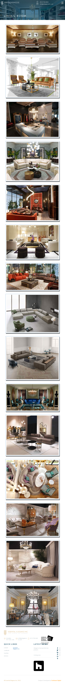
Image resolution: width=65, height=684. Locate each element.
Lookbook (6, 650)
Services (6, 656)
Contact (6, 647)
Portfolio (6, 653)
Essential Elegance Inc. (16, 648)
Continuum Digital (56, 680)
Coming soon (37, 655)
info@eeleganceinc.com (46, 4)
